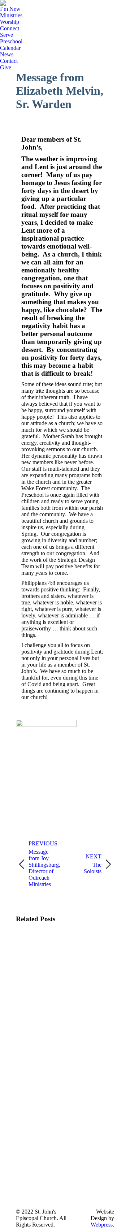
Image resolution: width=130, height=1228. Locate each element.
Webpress (102, 1224)
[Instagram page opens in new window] (21, 1181)
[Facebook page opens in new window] (21, 1159)
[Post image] (36, 950)
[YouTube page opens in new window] (21, 1170)
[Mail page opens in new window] (21, 1192)
